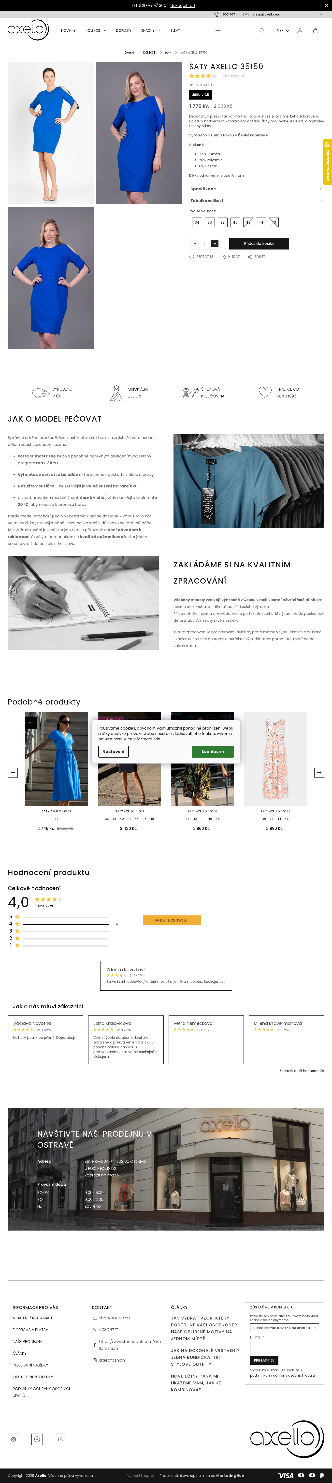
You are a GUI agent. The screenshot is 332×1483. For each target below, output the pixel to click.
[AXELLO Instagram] (13, 1439)
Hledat (262, 30)
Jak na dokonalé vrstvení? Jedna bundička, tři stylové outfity (205, 1357)
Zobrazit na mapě (102, 1175)
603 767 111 (108, 1330)
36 (107, 819)
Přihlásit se (264, 1360)
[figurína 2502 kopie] (51, 278)
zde (156, 739)
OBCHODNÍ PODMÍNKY (33, 1377)
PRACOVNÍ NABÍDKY (30, 1365)
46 (144, 819)
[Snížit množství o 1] (195, 243)
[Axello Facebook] (37, 1439)
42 (129, 819)
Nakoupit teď (183, 5)
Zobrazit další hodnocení (300, 1070)
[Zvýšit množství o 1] (214, 243)
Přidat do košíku (259, 243)
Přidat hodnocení (171, 920)
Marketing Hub (230, 1475)
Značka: (202, 84)
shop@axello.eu (114, 1318)
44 (137, 819)
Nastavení (113, 751)
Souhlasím (213, 751)
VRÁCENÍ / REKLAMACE (33, 1318)
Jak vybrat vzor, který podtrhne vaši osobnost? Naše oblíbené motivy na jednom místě (204, 1328)
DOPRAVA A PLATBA (30, 1330)
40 (122, 819)
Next (319, 773)
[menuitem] (68, 30)
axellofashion (112, 1360)
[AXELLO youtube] (61, 1439)
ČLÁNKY (20, 1353)
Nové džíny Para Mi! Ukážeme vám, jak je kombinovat (196, 1383)
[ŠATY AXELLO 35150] (51, 133)
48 (152, 819)
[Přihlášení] (300, 30)
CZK (280, 30)
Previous (13, 773)
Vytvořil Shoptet (141, 1475)
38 (56, 819)
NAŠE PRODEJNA (27, 1341)
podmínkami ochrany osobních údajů (282, 1375)
